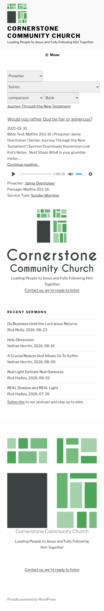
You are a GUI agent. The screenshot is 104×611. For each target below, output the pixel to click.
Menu (54, 55)
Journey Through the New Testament (39, 106)
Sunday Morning (45, 195)
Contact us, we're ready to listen (52, 290)
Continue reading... (23, 164)
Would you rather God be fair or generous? (49, 119)
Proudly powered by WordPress (31, 599)
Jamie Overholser (40, 183)
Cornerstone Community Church (44, 32)
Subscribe (16, 402)
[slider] (35, 174)
